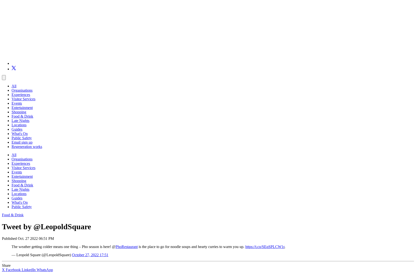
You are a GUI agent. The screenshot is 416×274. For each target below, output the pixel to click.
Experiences (21, 95)
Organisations (22, 90)
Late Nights (20, 121)
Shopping (19, 112)
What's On (20, 134)
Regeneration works (27, 147)
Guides (17, 129)
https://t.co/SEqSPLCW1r (264, 247)
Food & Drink (22, 116)
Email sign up (22, 142)
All (14, 86)
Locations (19, 125)
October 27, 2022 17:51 (90, 255)
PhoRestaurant (127, 247)
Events (17, 103)
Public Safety (22, 138)
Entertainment (22, 108)
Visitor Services (23, 99)
